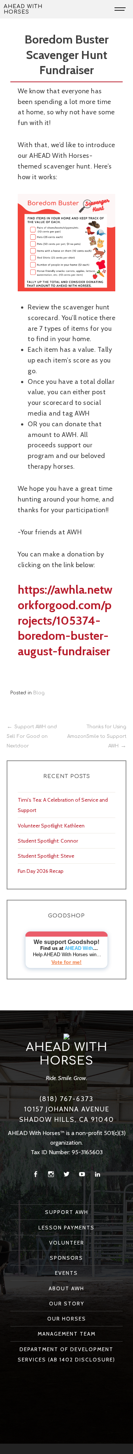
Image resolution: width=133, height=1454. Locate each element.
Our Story (66, 1303)
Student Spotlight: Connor (48, 840)
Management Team (67, 1333)
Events (66, 1273)
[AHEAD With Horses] (66, 1036)
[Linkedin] (98, 1174)
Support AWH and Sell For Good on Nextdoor (32, 736)
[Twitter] (66, 1174)
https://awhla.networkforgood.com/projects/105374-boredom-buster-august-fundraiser (65, 620)
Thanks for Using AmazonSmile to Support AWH (96, 736)
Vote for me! (66, 962)
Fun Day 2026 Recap (41, 871)
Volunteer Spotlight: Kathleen (51, 825)
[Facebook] (35, 1174)
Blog (39, 692)
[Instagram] (51, 1174)
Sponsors (66, 1258)
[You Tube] (82, 1174)
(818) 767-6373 (66, 1099)
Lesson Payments (66, 1227)
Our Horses (66, 1318)
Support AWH (66, 1212)
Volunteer (66, 1242)
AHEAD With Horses (23, 9)
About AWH (66, 1288)
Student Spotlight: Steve (46, 856)
